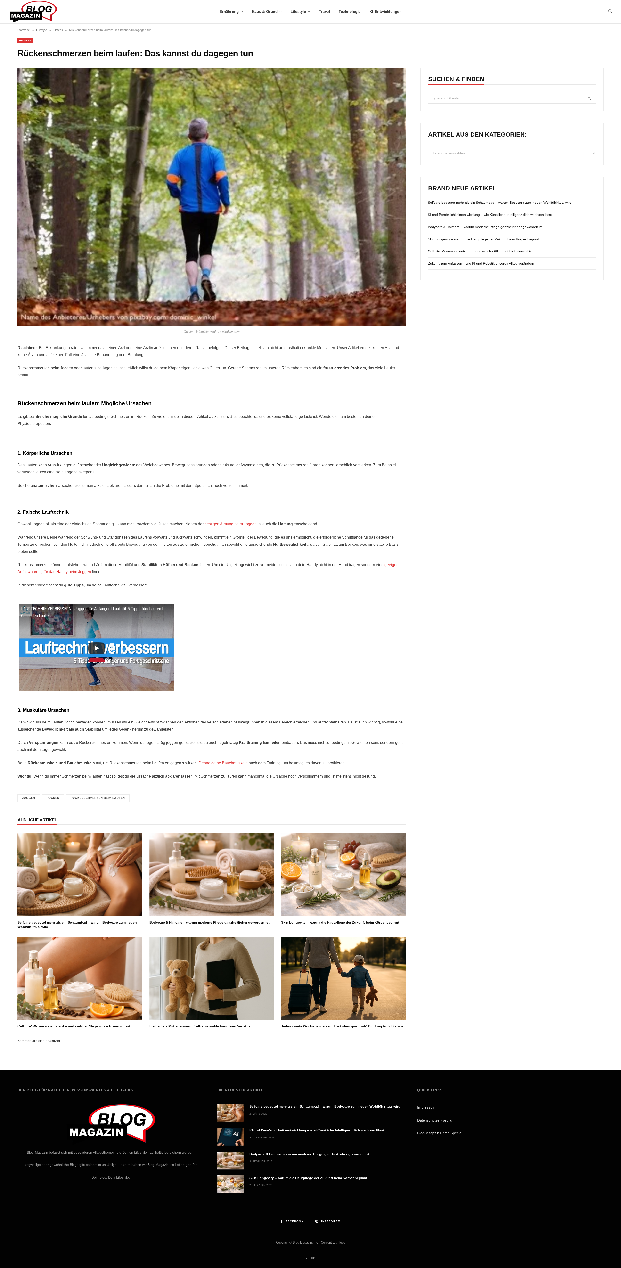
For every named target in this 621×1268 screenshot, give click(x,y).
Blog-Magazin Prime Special (439, 1133)
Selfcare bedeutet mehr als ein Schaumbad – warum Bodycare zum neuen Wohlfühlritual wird (500, 202)
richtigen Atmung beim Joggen (230, 524)
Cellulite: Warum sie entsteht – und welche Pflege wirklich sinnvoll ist (73, 1026)
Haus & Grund (265, 11)
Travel (324, 11)
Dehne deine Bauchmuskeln (223, 763)
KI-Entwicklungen (385, 11)
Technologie (350, 11)
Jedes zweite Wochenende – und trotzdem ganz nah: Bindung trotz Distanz (342, 1026)
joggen (28, 798)
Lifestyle (298, 11)
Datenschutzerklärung (434, 1120)
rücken (53, 798)
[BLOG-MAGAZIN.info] (33, 12)
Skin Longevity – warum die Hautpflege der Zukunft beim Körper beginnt (340, 922)
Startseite (23, 30)
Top (312, 1258)
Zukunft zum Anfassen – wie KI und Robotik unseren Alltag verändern (481, 263)
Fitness (58, 30)
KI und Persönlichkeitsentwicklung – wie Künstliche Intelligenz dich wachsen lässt (490, 215)
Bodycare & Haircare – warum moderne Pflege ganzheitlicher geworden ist (209, 922)
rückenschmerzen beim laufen (98, 798)
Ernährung (229, 11)
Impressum (426, 1107)
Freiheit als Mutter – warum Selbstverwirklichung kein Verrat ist (200, 1026)
